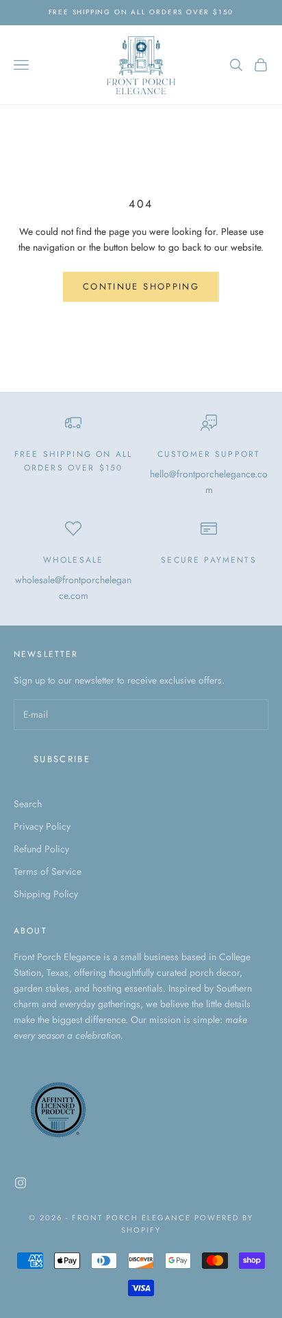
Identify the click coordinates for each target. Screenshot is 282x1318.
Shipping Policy (46, 894)
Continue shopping (141, 286)
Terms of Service (47, 871)
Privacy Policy (42, 826)
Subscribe (62, 759)
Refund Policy (41, 849)
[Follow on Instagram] (20, 1183)
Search (28, 804)
